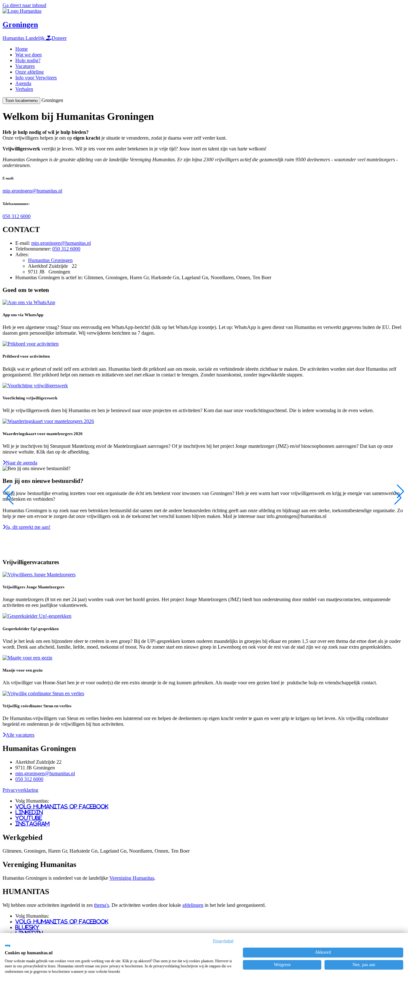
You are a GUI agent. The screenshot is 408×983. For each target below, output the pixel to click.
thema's (101, 905)
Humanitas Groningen (50, 260)
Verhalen (24, 89)
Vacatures (25, 66)
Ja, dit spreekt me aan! (28, 527)
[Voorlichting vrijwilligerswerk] (35, 385)
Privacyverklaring (20, 790)
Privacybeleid (223, 941)
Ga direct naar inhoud (24, 5)
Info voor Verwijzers (36, 77)
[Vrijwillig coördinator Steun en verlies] (43, 693)
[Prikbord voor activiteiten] (31, 343)
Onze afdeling (29, 72)
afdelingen (192, 905)
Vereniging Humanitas (131, 878)
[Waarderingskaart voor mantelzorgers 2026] (48, 421)
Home (21, 49)
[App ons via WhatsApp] (29, 302)
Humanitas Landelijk (24, 38)
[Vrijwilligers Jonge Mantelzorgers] (39, 574)
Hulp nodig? (27, 60)
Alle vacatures (20, 735)
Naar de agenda (21, 462)
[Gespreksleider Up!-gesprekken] (37, 616)
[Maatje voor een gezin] (27, 657)
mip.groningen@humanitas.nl (32, 190)
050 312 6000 (17, 216)
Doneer (59, 38)
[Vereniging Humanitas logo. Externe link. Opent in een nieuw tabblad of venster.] (8, 946)
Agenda (23, 83)
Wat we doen (28, 54)
